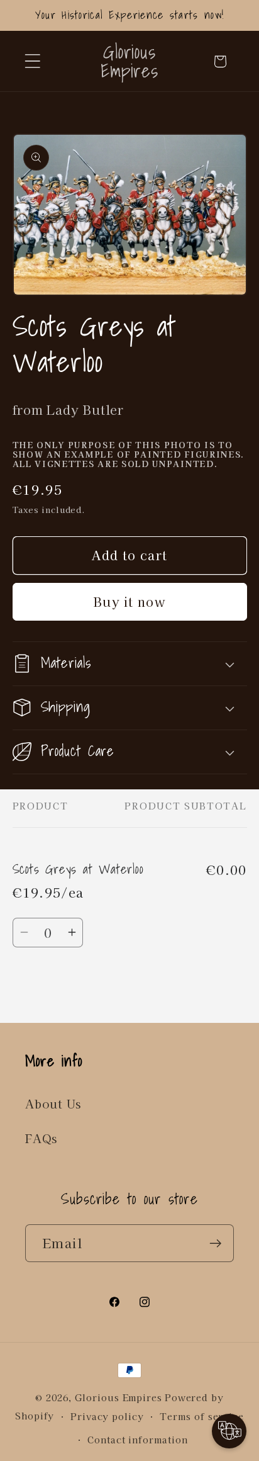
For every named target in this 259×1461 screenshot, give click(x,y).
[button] (32, 61)
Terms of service (202, 1416)
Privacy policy (107, 1416)
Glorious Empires (118, 1397)
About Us (53, 1103)
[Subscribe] (215, 1243)
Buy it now (129, 601)
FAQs (41, 1138)
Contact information (137, 1439)
